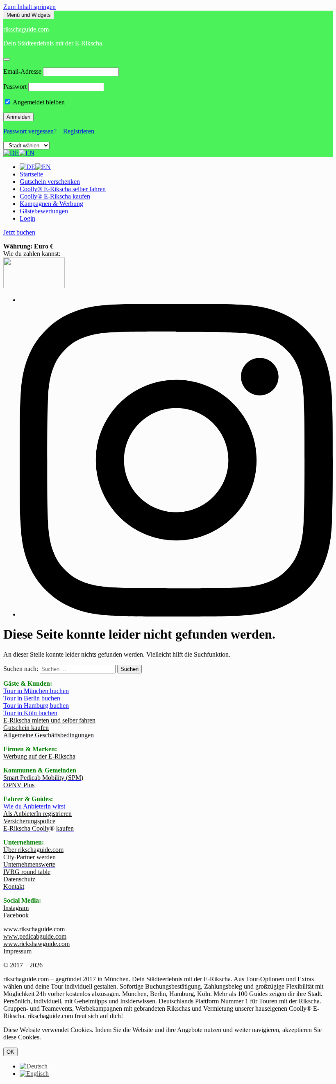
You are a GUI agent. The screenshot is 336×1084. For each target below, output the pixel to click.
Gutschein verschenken (50, 181)
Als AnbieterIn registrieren (37, 813)
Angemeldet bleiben (38, 102)
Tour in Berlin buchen (31, 698)
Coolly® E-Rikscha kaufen (55, 196)
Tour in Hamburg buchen (36, 705)
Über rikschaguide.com (33, 849)
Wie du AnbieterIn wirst (34, 806)
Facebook (16, 915)
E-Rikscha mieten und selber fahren (49, 720)
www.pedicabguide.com (34, 936)
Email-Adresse (22, 71)
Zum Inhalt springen (29, 6)
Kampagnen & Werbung (51, 203)
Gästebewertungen (44, 211)
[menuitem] (34, 1066)
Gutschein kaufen (26, 727)
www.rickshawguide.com (36, 943)
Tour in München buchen (36, 690)
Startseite (31, 174)
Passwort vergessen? (30, 131)
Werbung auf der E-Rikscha (39, 756)
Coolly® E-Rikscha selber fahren (63, 188)
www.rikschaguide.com (34, 929)
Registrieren (78, 131)
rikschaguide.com (26, 29)
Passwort (15, 86)
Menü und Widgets (29, 15)
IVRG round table (26, 871)
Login (27, 218)
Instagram (16, 907)
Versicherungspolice (29, 821)
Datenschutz (19, 879)
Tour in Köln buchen (30, 712)
